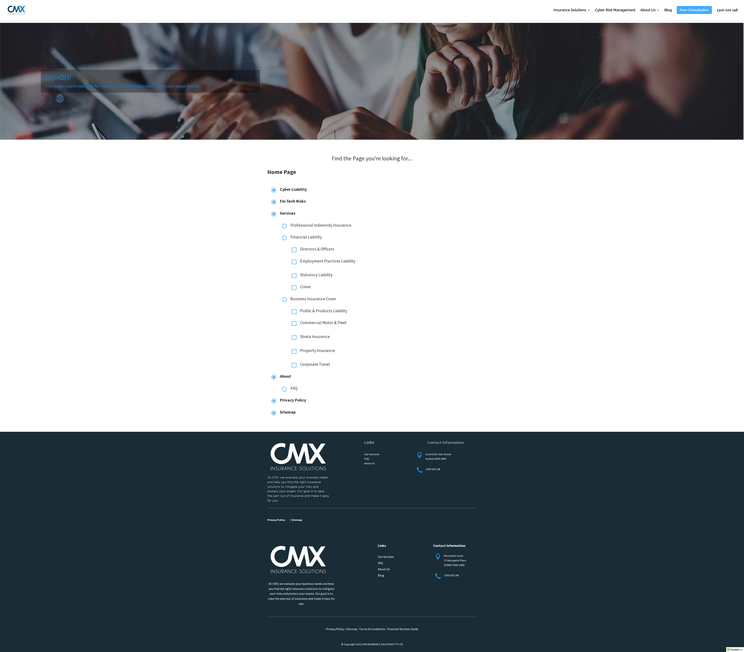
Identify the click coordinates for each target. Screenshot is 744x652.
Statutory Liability (316, 274)
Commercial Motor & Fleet (323, 322)
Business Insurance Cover (313, 298)
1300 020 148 (727, 10)
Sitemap (288, 412)
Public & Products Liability (323, 310)
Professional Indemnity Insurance (320, 225)
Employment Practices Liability (327, 261)
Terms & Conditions (372, 629)
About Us (648, 10)
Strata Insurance (315, 336)
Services (287, 213)
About (285, 376)
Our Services (386, 557)
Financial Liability (306, 237)
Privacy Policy (293, 400)
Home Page (281, 171)
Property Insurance (317, 350)
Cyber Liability (293, 189)
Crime (305, 286)
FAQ (293, 388)
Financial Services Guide (402, 629)
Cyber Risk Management (615, 10)
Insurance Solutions (570, 10)
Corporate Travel (315, 364)
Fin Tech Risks (293, 201)
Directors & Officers (317, 249)
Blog (668, 10)
